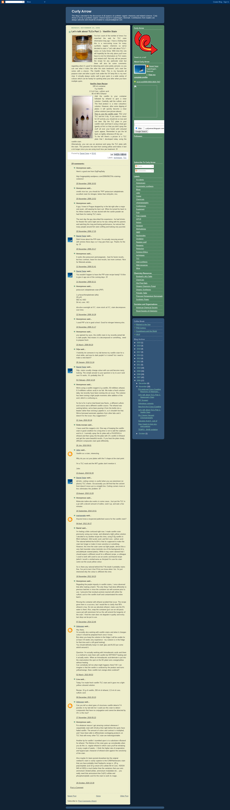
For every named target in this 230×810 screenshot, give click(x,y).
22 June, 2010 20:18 (84, 420)
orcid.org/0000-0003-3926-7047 (148, 82)
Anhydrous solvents (146, 403)
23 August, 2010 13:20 (85, 493)
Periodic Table (141, 293)
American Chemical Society (147, 308)
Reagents (139, 245)
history (138, 222)
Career (138, 196)
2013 (139, 358)
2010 (139, 368)
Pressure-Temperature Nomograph (149, 296)
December (143, 383)
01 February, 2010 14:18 (85, 380)
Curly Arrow (81, 11)
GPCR (138, 219)
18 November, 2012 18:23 (86, 576)
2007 (139, 377)
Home (98, 796)
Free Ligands (141, 216)
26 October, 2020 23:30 (85, 783)
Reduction (140, 249)
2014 (139, 355)
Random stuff (141, 242)
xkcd (138, 334)
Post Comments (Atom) (87, 801)
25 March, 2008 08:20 (84, 345)
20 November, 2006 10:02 (86, 184)
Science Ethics (142, 252)
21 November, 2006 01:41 (86, 267)
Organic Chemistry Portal (146, 286)
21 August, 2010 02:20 (85, 473)
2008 (139, 374)
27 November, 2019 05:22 (86, 718)
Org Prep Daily (141, 283)
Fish (137, 213)
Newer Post (71, 796)
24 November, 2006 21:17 (86, 327)
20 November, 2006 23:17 (86, 249)
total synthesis (141, 262)
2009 (139, 371)
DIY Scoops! (143, 400)
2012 (139, 362)
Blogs (138, 190)
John (78, 450)
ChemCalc (140, 280)
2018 (139, 349)
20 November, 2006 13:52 (86, 199)
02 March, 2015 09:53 (84, 675)
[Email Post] (111, 154)
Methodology (141, 229)
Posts (139, 166)
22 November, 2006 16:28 (86, 315)
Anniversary (140, 183)
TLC (124, 158)
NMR (138, 232)
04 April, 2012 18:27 (84, 524)
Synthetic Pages (142, 299)
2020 (139, 343)
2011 (139, 365)
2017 (139, 352)
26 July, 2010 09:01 (83, 445)
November (143, 387)
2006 (139, 381)
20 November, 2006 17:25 (86, 231)
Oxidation (139, 239)
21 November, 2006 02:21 (86, 282)
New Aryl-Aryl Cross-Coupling (149, 407)
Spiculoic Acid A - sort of (147, 421)
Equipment (140, 209)
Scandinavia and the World (146, 331)
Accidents (140, 180)
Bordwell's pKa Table (144, 276)
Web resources (142, 265)
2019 (139, 346)
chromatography (142, 203)
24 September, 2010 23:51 (86, 511)
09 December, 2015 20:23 (86, 697)
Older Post (124, 796)
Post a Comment (76, 788)
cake (138, 193)
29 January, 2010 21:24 (85, 362)
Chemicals (140, 199)
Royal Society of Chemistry (146, 311)
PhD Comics (141, 328)
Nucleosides (141, 236)
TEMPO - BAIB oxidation (148, 430)
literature (139, 226)
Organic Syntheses (143, 290)
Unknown (80, 626)
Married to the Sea (143, 325)
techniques (118, 158)
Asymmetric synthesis (144, 186)
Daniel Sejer (81, 236)
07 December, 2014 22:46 (86, 622)
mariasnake (81, 516)
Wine (138, 268)
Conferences (141, 206)
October (142, 434)
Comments (141, 171)
